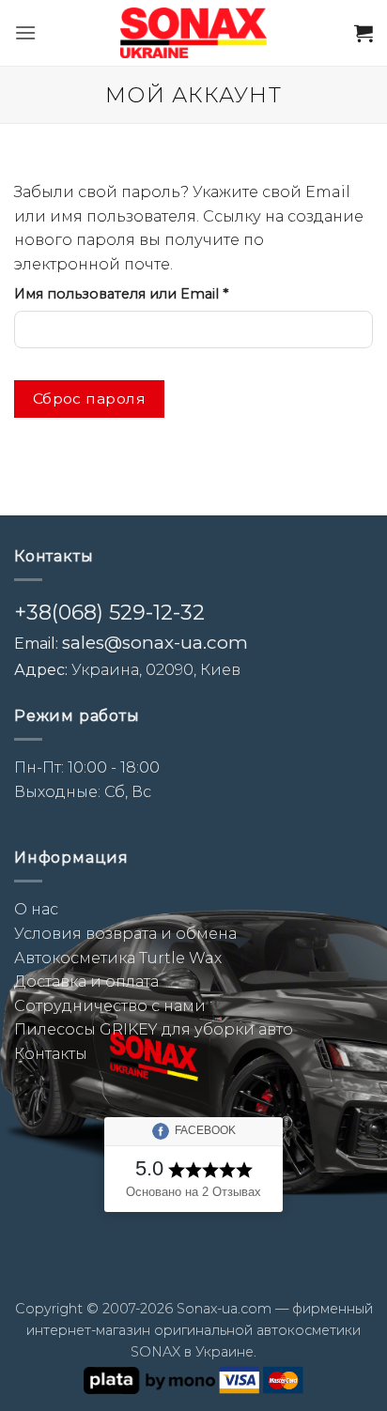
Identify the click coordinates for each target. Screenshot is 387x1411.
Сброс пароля (90, 398)
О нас (36, 909)
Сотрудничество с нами (110, 1006)
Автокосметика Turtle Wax (118, 958)
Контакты (50, 1054)
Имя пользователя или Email (167, 293)
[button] (25, 32)
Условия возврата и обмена (125, 934)
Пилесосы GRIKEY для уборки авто (153, 1029)
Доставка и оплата (86, 981)
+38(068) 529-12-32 (109, 612)
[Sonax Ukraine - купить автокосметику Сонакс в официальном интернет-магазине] (193, 33)
